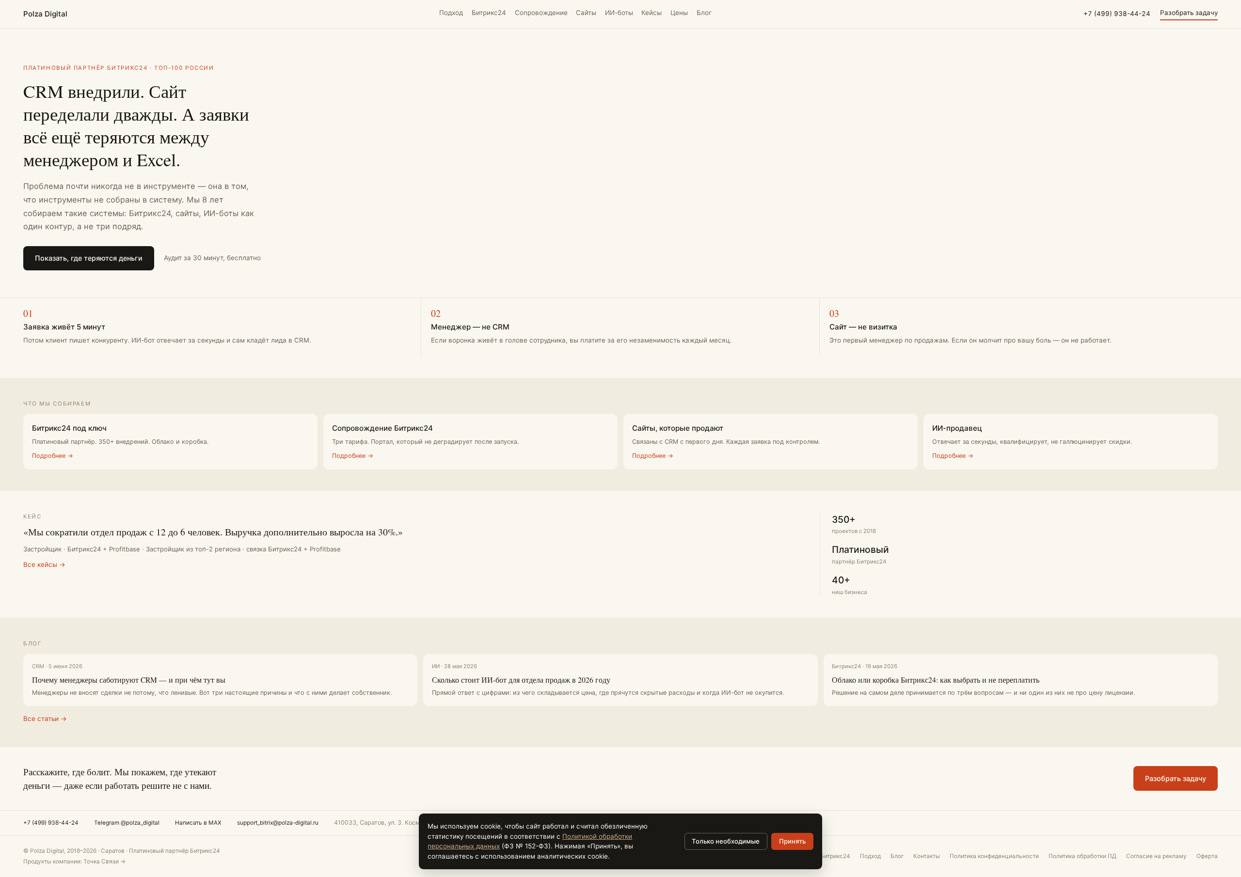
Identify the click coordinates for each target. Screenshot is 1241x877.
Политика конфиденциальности (994, 856)
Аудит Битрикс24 (826, 856)
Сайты (586, 12)
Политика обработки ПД (1082, 856)
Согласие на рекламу (1156, 856)
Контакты (926, 856)
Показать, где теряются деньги (89, 258)
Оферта (1207, 856)
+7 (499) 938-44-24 (1116, 13)
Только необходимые (726, 841)
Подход (451, 12)
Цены (679, 12)
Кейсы (651, 12)
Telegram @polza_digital (126, 822)
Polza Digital (45, 13)
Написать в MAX (198, 822)
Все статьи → (45, 718)
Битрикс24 (489, 12)
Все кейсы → (44, 564)
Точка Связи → (104, 861)
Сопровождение (541, 12)
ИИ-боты (619, 12)
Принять (792, 841)
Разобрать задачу (1189, 12)
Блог (704, 12)
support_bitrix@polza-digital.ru (277, 822)
